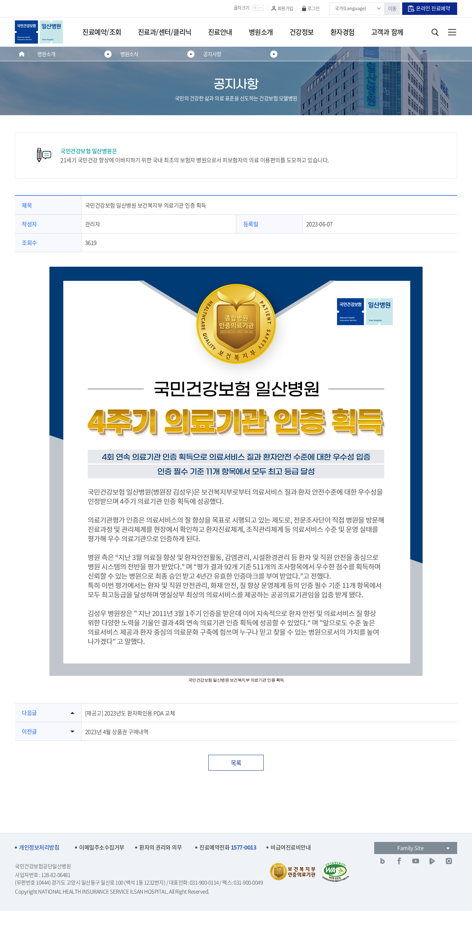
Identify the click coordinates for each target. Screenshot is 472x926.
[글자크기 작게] (261, 8)
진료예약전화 (227, 847)
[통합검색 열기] (434, 32)
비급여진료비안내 (291, 847)
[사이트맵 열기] (452, 32)
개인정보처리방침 (39, 847)
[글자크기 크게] (255, 8)
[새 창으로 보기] (382, 861)
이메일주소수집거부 (101, 847)
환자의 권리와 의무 (160, 847)
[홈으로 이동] (22, 54)
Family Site (410, 848)
